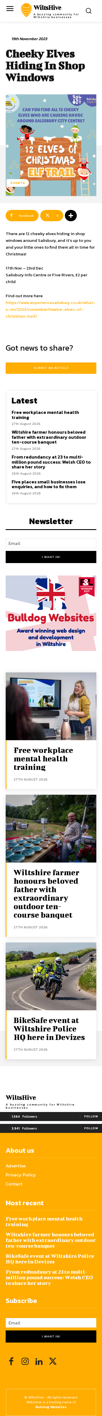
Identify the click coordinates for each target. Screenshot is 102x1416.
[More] (71, 215)
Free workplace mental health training (45, 415)
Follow (91, 1116)
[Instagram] (25, 1361)
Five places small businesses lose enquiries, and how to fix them (49, 484)
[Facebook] (11, 1361)
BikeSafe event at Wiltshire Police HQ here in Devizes (49, 1028)
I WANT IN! (51, 557)
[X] (52, 1361)
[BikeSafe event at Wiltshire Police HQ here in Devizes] (51, 976)
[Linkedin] (38, 1361)
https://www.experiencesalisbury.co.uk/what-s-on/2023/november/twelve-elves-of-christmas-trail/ (50, 309)
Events (17, 183)
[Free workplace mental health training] (51, 706)
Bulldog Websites (51, 1407)
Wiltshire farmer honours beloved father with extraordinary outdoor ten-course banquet (49, 437)
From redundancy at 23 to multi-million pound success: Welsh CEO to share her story (51, 461)
